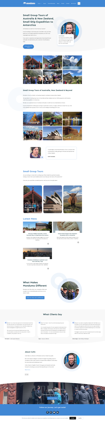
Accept (72, 418)
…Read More (76, 238)
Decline (79, 418)
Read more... (28, 369)
